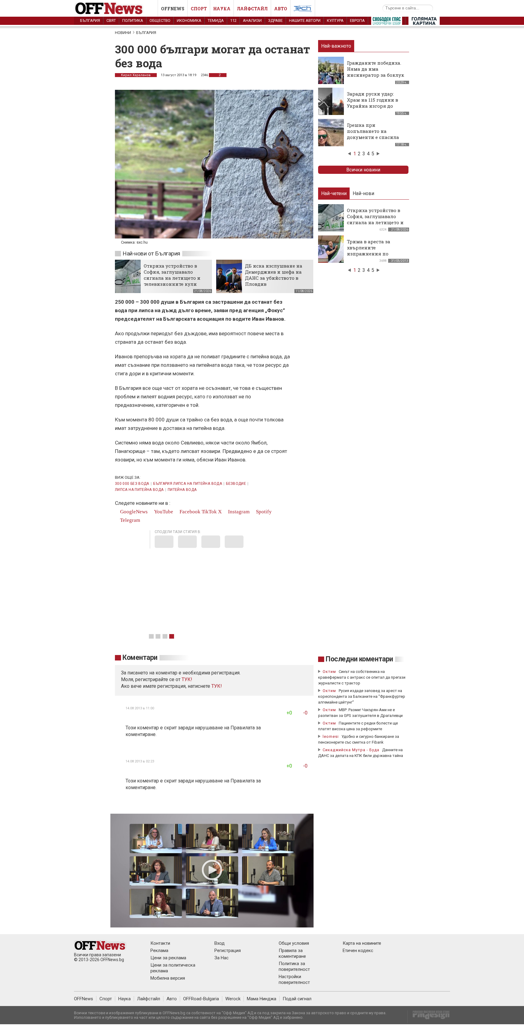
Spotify (263, 511)
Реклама (159, 950)
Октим (329, 671)
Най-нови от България (151, 253)
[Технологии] (303, 9)
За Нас (221, 958)
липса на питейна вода (139, 490)
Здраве (275, 20)
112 (233, 20)
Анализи (252, 20)
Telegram (129, 520)
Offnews (172, 9)
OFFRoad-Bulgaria (201, 998)
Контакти (160, 943)
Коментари (140, 657)
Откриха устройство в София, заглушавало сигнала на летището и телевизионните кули (172, 275)
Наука (221, 9)
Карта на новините (362, 943)
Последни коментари (359, 659)
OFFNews (83, 998)
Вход (219, 943)
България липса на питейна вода (187, 483)
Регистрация (227, 950)
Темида (216, 20)
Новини (123, 32)
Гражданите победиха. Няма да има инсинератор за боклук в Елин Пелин (375, 72)
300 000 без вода (132, 483)
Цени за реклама (168, 958)
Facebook (189, 511)
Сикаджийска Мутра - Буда (351, 750)
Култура (335, 20)
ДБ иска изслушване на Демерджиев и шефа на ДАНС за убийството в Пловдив (273, 275)
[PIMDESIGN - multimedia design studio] (428, 1017)
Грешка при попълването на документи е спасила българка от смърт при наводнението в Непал (375, 137)
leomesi (331, 736)
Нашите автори (305, 20)
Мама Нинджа (261, 998)
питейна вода (182, 490)
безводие (236, 483)
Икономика (189, 20)
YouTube (163, 511)
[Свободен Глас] (386, 22)
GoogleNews (133, 511)
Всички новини (363, 170)
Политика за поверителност (294, 966)
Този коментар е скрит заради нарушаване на (178, 728)
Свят (111, 20)
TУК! (187, 679)
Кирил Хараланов (136, 75)
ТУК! (216, 686)
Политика (132, 20)
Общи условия (294, 943)
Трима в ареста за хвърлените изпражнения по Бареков (368, 250)
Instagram (238, 511)
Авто (280, 9)
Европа (357, 20)
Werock (232, 998)
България (90, 20)
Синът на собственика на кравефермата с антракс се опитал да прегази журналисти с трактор (361, 677)
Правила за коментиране (292, 953)
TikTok (209, 511)
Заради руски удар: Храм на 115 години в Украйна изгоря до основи (372, 103)
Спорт (199, 9)
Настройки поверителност (294, 979)
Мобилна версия (167, 978)
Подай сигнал (297, 998)
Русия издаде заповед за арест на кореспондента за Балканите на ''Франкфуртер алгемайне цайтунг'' (361, 696)
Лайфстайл (252, 9)
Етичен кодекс (358, 950)
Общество (159, 20)
